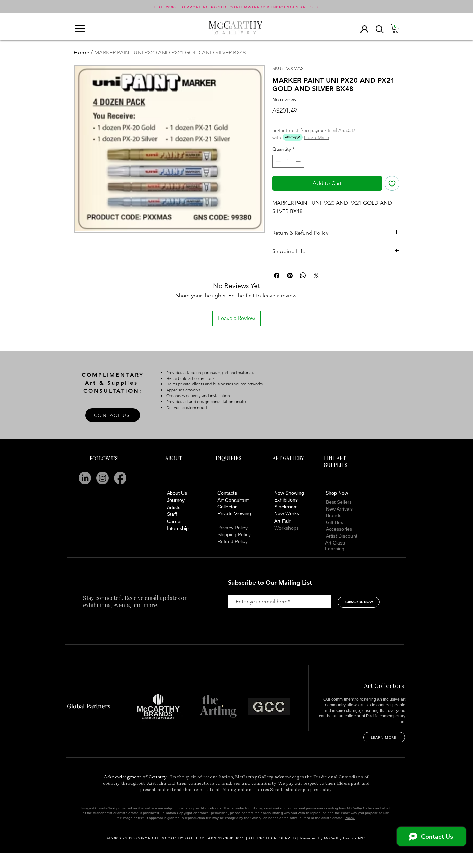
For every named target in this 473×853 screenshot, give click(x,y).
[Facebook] (120, 478)
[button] (80, 28)
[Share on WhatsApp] (303, 275)
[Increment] (298, 161)
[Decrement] (277, 161)
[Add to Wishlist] (392, 183)
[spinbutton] (288, 161)
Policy (350, 818)
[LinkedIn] (85, 478)
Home (81, 52)
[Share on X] (316, 275)
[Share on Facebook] (277, 275)
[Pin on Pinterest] (290, 275)
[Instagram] (102, 478)
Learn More (316, 137)
